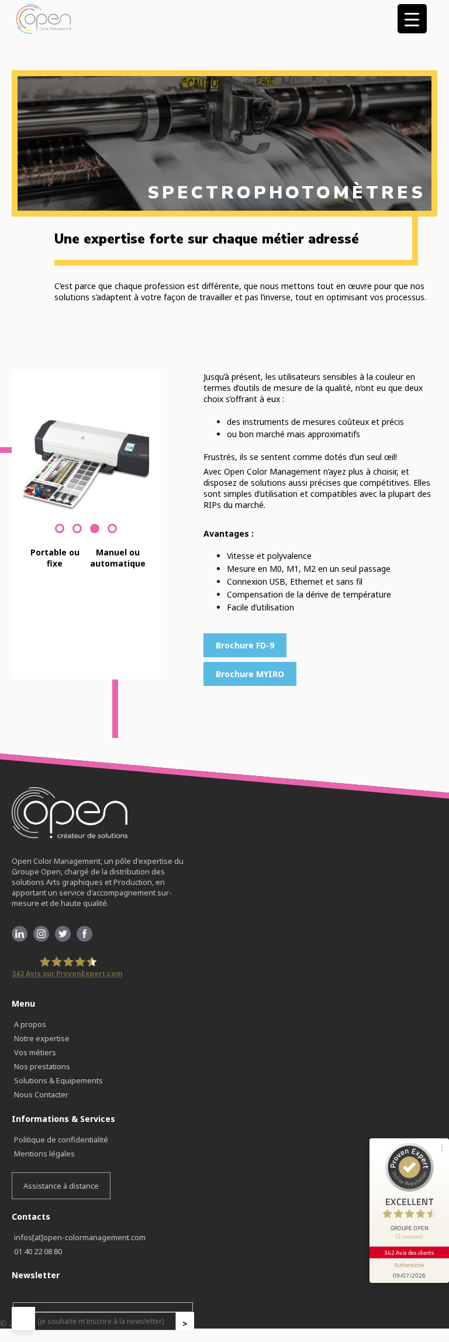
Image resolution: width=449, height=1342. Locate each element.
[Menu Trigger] (412, 18)
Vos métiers (35, 1052)
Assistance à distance (61, 1185)
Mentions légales (44, 1153)
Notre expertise (42, 1038)
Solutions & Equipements (58, 1080)
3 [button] (92, 541)
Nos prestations (42, 1066)
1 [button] (57, 541)
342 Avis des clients (409, 1252)
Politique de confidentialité (61, 1139)
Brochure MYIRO (250, 673)
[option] (86, 463)
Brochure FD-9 (245, 645)
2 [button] (74, 541)
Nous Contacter (41, 1094)
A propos (30, 1024)
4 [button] (109, 541)
